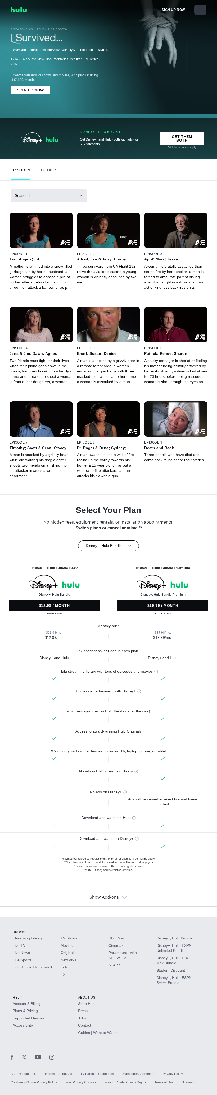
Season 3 (23, 195)
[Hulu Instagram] (51, 1057)
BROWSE (20, 932)
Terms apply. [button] (147, 859)
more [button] (103, 50)
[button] (20, 169)
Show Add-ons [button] (104, 897)
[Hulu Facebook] (16, 1057)
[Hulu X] (28, 1057)
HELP (17, 997)
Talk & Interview (32, 59)
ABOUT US (87, 997)
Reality (75, 59)
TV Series (91, 59)
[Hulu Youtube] (42, 1057)
